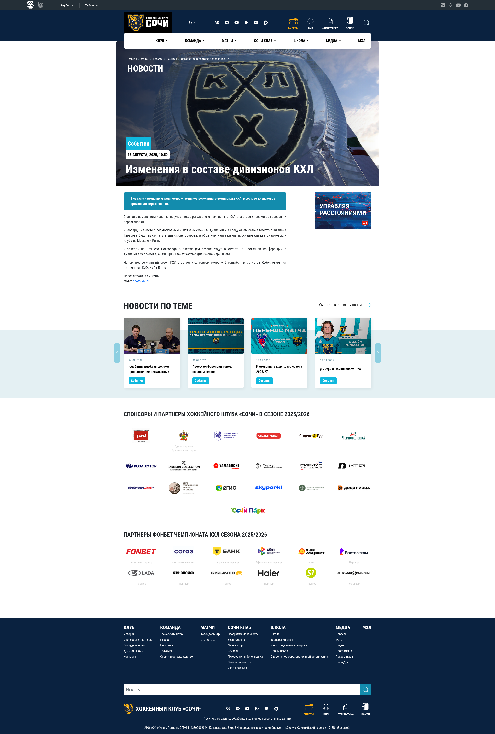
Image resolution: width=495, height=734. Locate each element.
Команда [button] (193, 40)
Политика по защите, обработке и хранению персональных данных (247, 718)
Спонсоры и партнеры (138, 640)
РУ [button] (191, 22)
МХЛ (361, 40)
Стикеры (233, 651)
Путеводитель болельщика (245, 656)
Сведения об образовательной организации (299, 656)
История (129, 634)
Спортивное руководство (176, 656)
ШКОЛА (278, 627)
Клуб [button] (160, 40)
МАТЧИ (208, 627)
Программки (344, 651)
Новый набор (279, 651)
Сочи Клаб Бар (237, 668)
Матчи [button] (228, 40)
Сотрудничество (134, 645)
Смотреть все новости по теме (341, 305)
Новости (341, 634)
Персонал (166, 645)
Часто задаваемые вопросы (289, 645)
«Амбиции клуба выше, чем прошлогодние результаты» (149, 369)
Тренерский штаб (171, 634)
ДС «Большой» (133, 651)
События (137, 381)
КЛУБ (129, 627)
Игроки (165, 640)
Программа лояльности (243, 634)
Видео (340, 645)
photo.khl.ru (141, 281)
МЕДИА (343, 627)
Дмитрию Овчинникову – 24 (340, 369)
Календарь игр (210, 634)
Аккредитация (345, 656)
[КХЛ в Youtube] (458, 5)
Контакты (130, 656)
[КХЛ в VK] (443, 5)
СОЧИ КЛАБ (239, 627)
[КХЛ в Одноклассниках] (450, 5)
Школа (275, 634)
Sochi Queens (236, 640)
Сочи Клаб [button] (263, 40)
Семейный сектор (239, 662)
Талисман (166, 651)
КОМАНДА (170, 627)
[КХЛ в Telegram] (466, 5)
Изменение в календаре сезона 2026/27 (279, 369)
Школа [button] (299, 40)
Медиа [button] (332, 40)
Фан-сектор (235, 645)
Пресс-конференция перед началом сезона (212, 369)
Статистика (208, 640)
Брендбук (342, 662)
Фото (339, 640)
